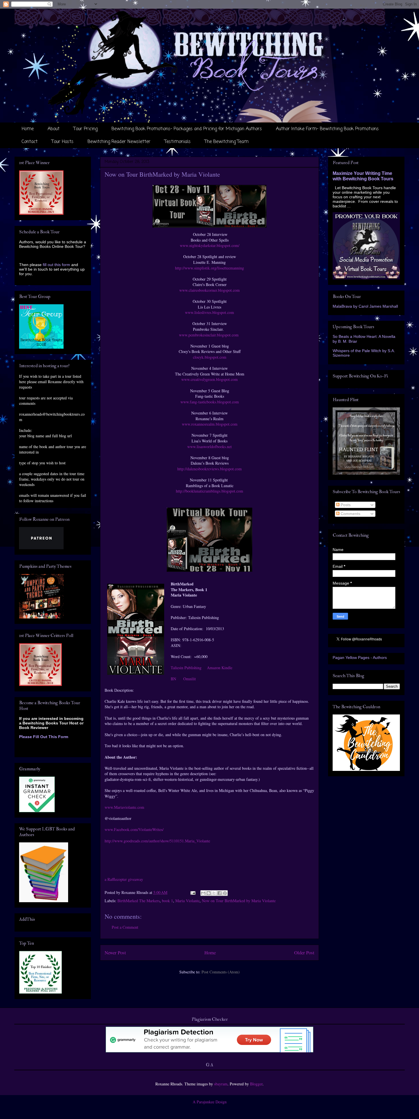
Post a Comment (125, 927)
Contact (30, 141)
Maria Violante (187, 900)
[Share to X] (214, 893)
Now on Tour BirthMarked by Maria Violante (239, 900)
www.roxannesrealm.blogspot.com (209, 424)
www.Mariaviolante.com (124, 807)
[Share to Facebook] (219, 893)
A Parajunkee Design (210, 1101)
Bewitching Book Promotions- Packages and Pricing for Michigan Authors (186, 129)
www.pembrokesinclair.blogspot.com (209, 335)
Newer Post (115, 952)
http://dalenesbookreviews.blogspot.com (209, 468)
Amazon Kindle (219, 667)
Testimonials (177, 141)
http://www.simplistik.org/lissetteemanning (209, 268)
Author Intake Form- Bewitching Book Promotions (327, 129)
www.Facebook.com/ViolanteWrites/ (134, 829)
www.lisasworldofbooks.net (209, 446)
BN (173, 678)
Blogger (256, 1084)
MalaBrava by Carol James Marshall (365, 306)
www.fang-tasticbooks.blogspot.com (209, 402)
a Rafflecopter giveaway (124, 879)
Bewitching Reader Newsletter (119, 141)
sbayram (220, 1084)
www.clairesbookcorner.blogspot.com (209, 290)
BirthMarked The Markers (138, 900)
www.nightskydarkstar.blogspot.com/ (209, 245)
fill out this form (56, 264)
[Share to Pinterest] (225, 893)
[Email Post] (192, 892)
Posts (345, 505)
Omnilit (189, 678)
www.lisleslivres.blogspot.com (209, 312)
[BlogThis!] (208, 893)
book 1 (167, 900)
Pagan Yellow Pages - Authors (360, 657)
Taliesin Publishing (186, 667)
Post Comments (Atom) (221, 972)
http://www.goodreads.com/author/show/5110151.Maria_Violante (157, 841)
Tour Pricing (85, 129)
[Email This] (203, 893)
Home (28, 129)
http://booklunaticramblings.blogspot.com (209, 491)
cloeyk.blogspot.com (209, 357)
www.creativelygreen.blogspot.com (209, 379)
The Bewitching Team (227, 141)
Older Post (304, 952)
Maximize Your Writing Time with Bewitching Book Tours (363, 176)
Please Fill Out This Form (43, 736)
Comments (349, 513)
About (54, 129)
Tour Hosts (63, 141)
